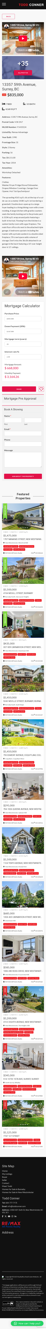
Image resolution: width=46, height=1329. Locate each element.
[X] (6, 1216)
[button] (27, 1323)
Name (7, 416)
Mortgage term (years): (16, 339)
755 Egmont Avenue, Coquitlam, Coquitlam (23, 755)
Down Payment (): (15, 326)
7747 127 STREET (11, 1136)
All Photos (23, 73)
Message (8, 450)
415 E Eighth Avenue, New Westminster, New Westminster (23, 1022)
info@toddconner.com (17, 1206)
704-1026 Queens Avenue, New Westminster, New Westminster (23, 809)
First (6, 424)
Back (8, 16)
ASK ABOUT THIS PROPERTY (23, 476)
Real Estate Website (32, 1277)
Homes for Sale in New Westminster (18, 1192)
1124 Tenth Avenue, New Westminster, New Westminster (23, 863)
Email (7, 429)
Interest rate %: (12, 351)
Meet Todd (7, 1186)
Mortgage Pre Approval (20, 398)
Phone (7, 439)
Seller (4, 1180)
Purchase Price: (12, 313)
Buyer (4, 1177)
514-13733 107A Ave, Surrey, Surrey (21, 1079)
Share (19, 389)
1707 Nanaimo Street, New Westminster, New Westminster (23, 539)
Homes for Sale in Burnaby (13, 1189)
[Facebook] (2, 1216)
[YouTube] (9, 1216)
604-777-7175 (11, 1203)
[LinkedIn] (15, 1216)
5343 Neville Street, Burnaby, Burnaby (23, 701)
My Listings (7, 1174)
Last (25, 424)
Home (5, 1171)
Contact (5, 1183)
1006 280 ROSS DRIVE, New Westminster (23, 971)
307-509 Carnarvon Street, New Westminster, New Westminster (23, 647)
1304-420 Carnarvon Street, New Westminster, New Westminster (23, 917)
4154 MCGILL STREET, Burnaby (18, 593)
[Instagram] (12, 1216)
